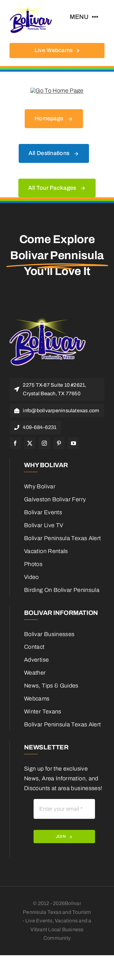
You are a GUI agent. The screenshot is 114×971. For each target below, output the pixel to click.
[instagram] (44, 443)
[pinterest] (59, 443)
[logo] (31, 9)
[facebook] (15, 443)
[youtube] (73, 443)
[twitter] (29, 443)
